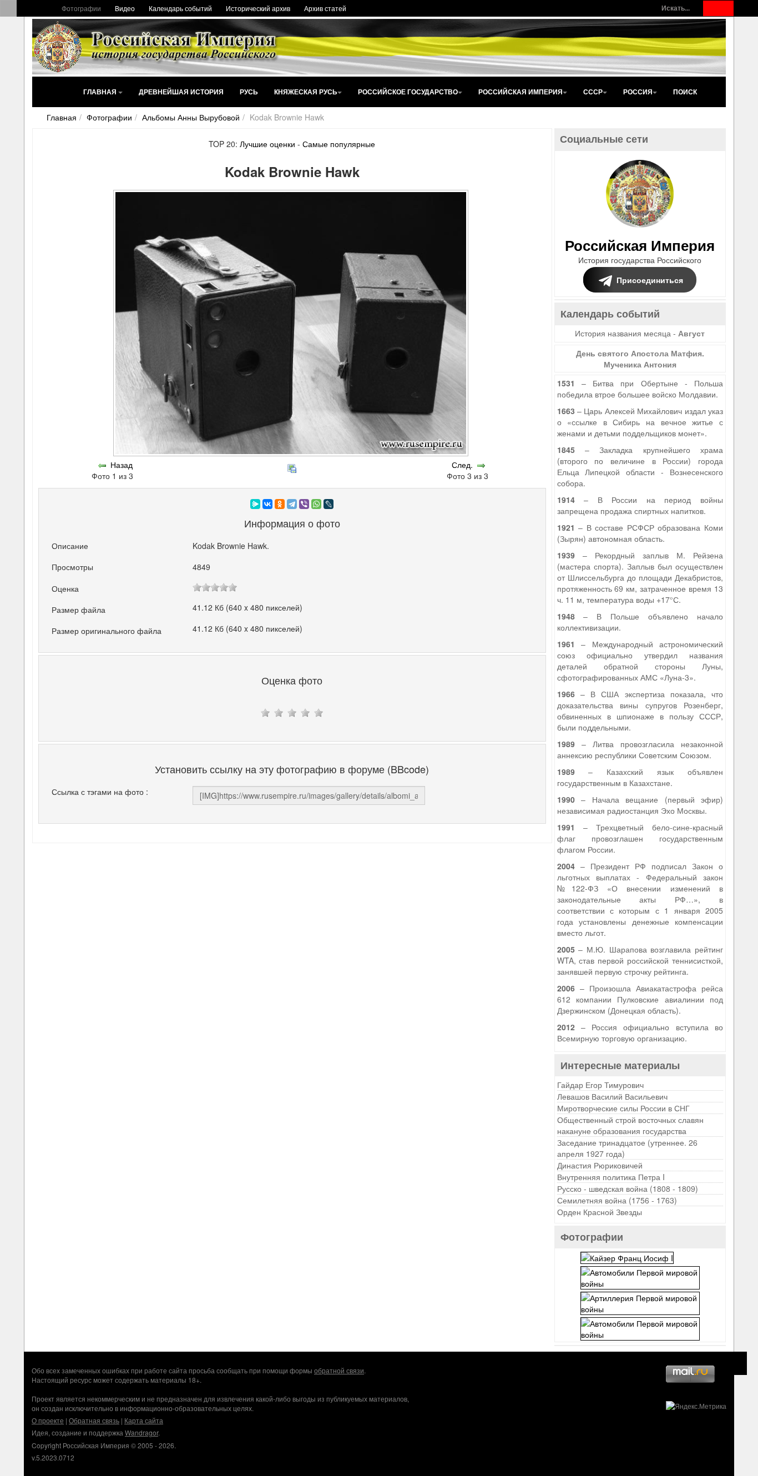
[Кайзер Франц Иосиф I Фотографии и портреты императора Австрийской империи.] (627, 1256)
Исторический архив (258, 8)
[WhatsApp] (316, 504)
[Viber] (304, 504)
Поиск (685, 92)
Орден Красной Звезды (599, 1211)
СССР (593, 92)
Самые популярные (338, 143)
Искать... (675, 8)
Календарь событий (180, 8)
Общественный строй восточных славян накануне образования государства (630, 1125)
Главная (100, 92)
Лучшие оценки (267, 143)
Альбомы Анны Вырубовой (191, 117)
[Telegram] (292, 504)
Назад (121, 464)
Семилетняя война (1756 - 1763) (617, 1200)
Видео (125, 8)
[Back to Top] (735, 1363)
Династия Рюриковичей (600, 1165)
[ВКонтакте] (267, 504)
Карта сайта (143, 1420)
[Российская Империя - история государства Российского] (157, 46)
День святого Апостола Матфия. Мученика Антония (640, 358)
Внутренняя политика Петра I (611, 1176)
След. (462, 464)
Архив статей (325, 8)
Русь (249, 92)
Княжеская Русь (305, 92)
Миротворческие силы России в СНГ (623, 1108)
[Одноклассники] (280, 504)
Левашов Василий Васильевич (612, 1096)
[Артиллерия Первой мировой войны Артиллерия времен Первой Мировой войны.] (640, 1301)
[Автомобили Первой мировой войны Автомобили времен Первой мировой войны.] (640, 1276)
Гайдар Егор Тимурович (600, 1084)
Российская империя (520, 92)
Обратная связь (94, 1420)
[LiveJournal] (328, 504)
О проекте (48, 1420)
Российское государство (408, 92)
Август (691, 333)
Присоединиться (649, 279)
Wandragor (141, 1432)
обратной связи (339, 1370)
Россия (638, 92)
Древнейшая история (181, 92)
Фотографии (81, 8)
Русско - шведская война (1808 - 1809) (627, 1188)
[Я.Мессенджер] (255, 504)
